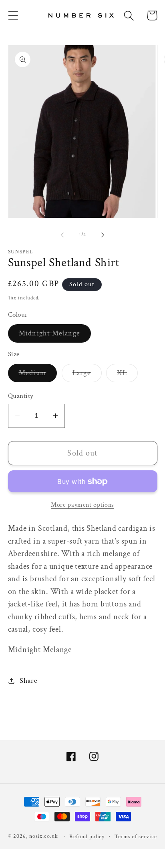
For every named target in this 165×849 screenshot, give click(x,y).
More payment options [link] (82, 505)
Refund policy (87, 836)
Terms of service (136, 836)
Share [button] (28, 680)
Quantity (21, 395)
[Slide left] (62, 235)
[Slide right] (103, 235)
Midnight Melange (55, 335)
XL (127, 375)
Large (87, 375)
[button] (13, 15)
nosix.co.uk (43, 836)
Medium (38, 375)
